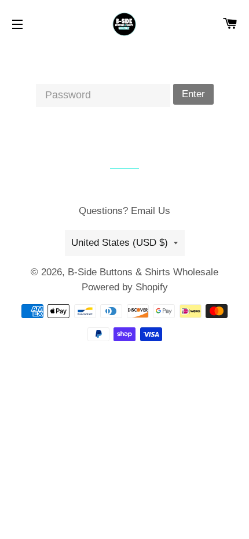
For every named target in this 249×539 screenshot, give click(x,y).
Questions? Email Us (124, 210)
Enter (193, 93)
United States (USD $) (119, 242)
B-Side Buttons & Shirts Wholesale (143, 272)
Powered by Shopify (125, 287)
